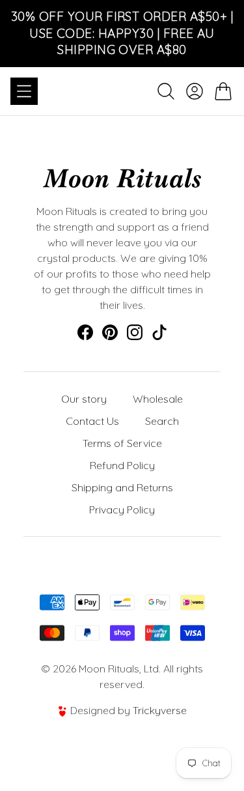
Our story (84, 398)
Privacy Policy (122, 509)
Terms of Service (122, 443)
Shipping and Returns (122, 487)
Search (162, 420)
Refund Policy (122, 465)
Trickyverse (160, 710)
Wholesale (158, 398)
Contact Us (92, 420)
